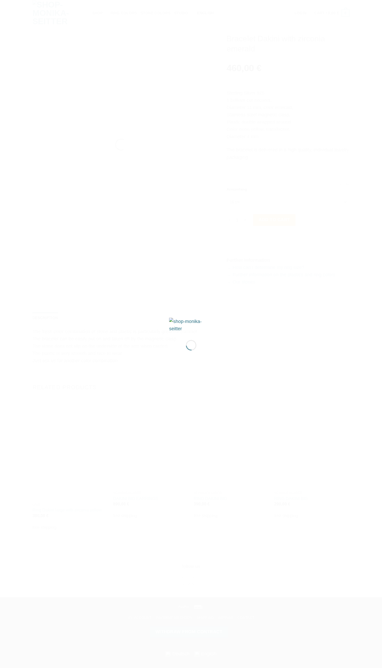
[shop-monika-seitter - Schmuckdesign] (191, 324)
